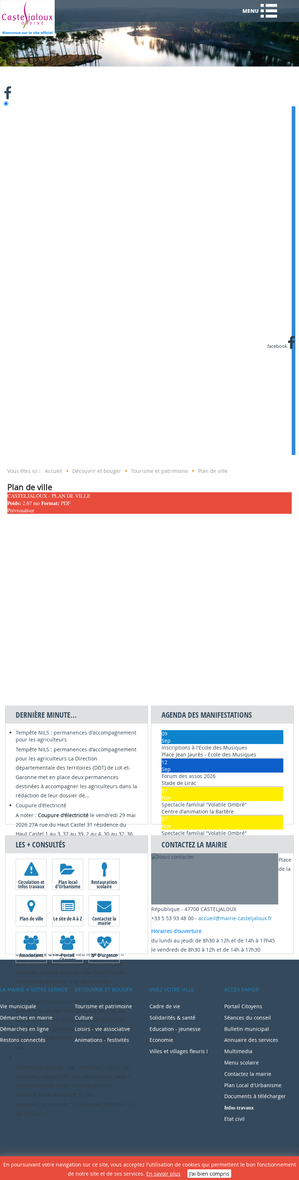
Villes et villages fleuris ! (179, 1051)
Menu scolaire (241, 1062)
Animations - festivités (102, 1039)
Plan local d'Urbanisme (67, 884)
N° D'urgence (104, 955)
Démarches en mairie (26, 1017)
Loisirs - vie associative (102, 1028)
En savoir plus (163, 1173)
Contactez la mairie (104, 920)
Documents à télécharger (255, 1096)
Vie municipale (18, 1006)
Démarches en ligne (24, 1028)
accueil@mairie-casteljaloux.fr (235, 918)
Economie (161, 1039)
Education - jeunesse (175, 1028)
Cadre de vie (165, 1006)
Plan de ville (31, 918)
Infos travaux (239, 1107)
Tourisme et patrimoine (103, 1006)
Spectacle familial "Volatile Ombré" (204, 804)
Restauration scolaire (104, 884)
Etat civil (234, 1118)
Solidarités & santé (172, 1017)
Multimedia (238, 1051)
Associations (31, 955)
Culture (84, 1017)
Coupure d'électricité (41, 805)
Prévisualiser (20, 510)
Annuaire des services (251, 1039)
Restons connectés (23, 1039)
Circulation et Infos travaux (31, 884)
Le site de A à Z (67, 918)
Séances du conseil (247, 1017)
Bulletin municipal (246, 1028)
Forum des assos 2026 (188, 776)
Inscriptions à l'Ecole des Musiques (204, 747)
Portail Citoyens (67, 957)
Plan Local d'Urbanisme (252, 1085)
